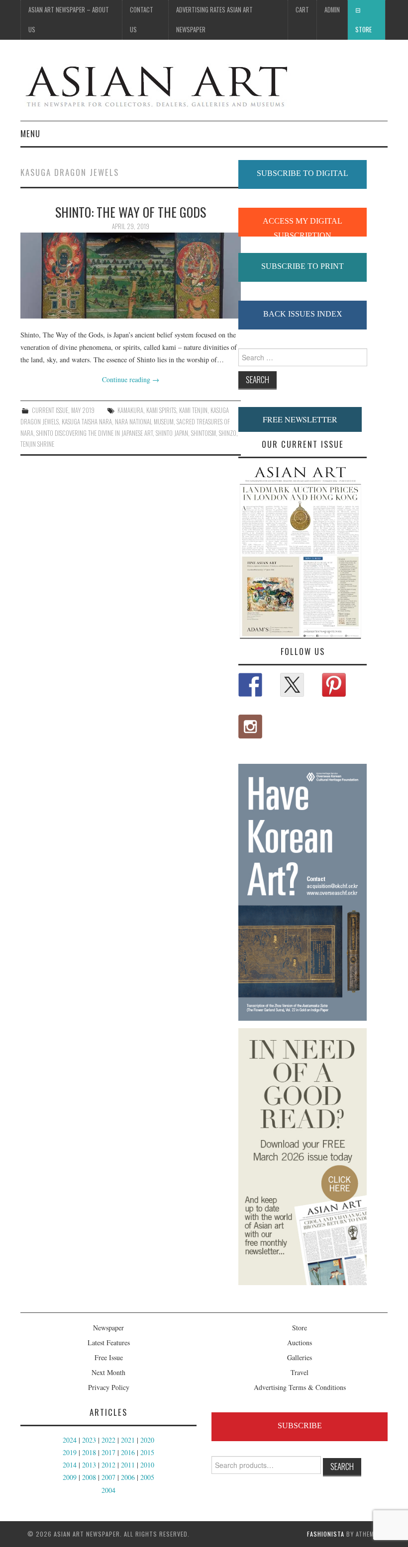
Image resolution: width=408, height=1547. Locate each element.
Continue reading (130, 379)
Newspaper (108, 1327)
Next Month (108, 1372)
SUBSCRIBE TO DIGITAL (302, 173)
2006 (128, 1477)
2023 (89, 1440)
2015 (147, 1452)
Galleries (299, 1357)
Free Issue (109, 1357)
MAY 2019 (83, 410)
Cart (302, 9)
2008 (89, 1477)
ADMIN (332, 9)
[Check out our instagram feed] (250, 726)
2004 (108, 1490)
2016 (128, 1452)
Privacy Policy (108, 1387)
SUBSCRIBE (300, 1425)
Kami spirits (161, 410)
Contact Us (141, 19)
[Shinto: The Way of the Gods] (130, 276)
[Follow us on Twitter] (292, 685)
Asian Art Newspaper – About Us (68, 19)
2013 (89, 1464)
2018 (89, 1452)
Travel (299, 1372)
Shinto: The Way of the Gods (130, 211)
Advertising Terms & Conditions (300, 1387)
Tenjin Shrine (37, 444)
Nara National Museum (144, 421)
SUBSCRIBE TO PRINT (302, 266)
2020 (147, 1440)
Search (342, 1466)
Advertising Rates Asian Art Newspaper (214, 19)
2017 (108, 1452)
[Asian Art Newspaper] (155, 84)
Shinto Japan (172, 433)
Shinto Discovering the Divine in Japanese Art (94, 433)
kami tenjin (193, 410)
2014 (70, 1464)
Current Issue (50, 410)
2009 (70, 1477)
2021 (128, 1440)
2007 (108, 1477)
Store (363, 29)
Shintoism (203, 433)
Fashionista (325, 1534)
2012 (108, 1464)
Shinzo (227, 433)
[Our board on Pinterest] (334, 685)
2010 (147, 1464)
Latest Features (109, 1342)
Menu (30, 133)
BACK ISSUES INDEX (302, 314)
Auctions (299, 1342)
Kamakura (130, 410)
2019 (70, 1452)
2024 (70, 1440)
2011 (128, 1464)
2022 (108, 1440)
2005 (147, 1477)
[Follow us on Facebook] (250, 685)
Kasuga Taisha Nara (87, 421)
